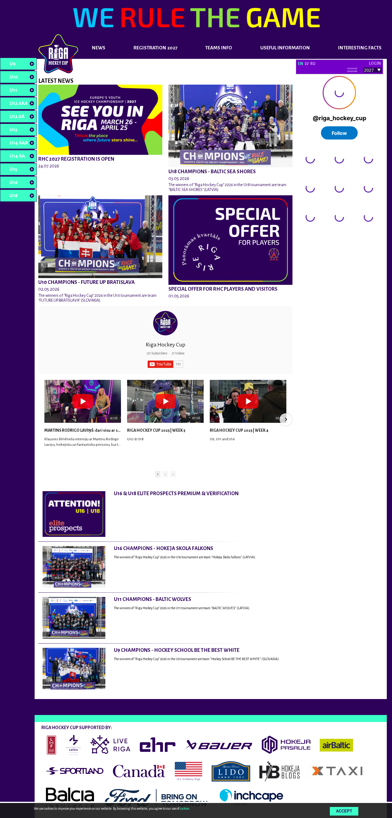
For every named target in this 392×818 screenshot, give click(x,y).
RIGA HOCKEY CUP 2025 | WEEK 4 (239, 430)
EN (300, 64)
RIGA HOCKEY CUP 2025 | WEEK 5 (156, 430)
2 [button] (165, 474)
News (98, 47)
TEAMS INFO (218, 47)
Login (375, 63)
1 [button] (157, 474)
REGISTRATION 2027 (155, 47)
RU (312, 64)
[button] (45, 419)
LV (307, 64)
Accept (344, 811)
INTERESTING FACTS (360, 47)
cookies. (185, 808)
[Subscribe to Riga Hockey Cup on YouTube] (165, 364)
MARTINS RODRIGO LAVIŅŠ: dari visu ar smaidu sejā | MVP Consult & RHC (82, 430)
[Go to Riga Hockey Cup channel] (165, 323)
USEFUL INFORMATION (285, 47)
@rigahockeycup (312, 235)
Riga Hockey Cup (165, 345)
